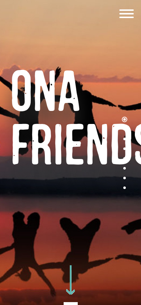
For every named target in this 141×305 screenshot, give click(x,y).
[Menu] (126, 14)
